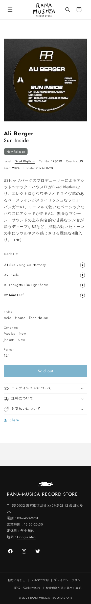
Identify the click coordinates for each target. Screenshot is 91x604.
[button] (10, 9)
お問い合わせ (16, 580)
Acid (7, 317)
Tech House (38, 317)
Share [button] (14, 420)
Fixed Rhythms (25, 161)
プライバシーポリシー (68, 580)
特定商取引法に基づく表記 (63, 588)
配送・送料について (27, 588)
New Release (16, 151)
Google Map (26, 537)
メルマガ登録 (40, 580)
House (20, 317)
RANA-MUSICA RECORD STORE (51, 598)
